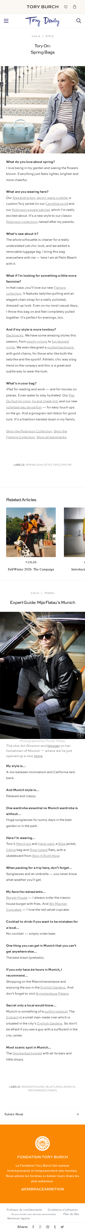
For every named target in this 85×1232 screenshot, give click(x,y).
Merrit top (23, 844)
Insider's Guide (32, 1087)
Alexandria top (23, 198)
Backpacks (14, 335)
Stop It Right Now (45, 856)
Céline (11, 850)
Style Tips (51, 465)
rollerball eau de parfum (24, 407)
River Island (38, 850)
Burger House (16, 897)
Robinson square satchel (31, 210)
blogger (53, 746)
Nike (61, 844)
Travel (49, 593)
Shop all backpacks (51, 437)
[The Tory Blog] (42, 20)
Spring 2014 (34, 465)
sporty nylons (37, 341)
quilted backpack (60, 347)
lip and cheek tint (45, 401)
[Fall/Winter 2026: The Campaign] (31, 532)
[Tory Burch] (42, 6)
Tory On (65, 465)
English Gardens (53, 987)
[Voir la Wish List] (65, 6)
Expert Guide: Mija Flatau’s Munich (42, 603)
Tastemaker (37, 1090)
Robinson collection (21, 222)
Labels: (19, 465)
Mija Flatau (54, 1087)
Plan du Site (71, 1214)
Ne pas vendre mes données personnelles (33, 1214)
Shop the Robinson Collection (29, 431)
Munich (69, 1087)
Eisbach (12, 1017)
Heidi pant (46, 844)
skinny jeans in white (52, 198)
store (38, 756)
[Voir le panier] (74, 6)
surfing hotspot (56, 1011)
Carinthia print (56, 203)
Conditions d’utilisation (63, 1209)
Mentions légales (18, 1218)
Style (49, 36)
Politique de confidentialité (24, 1209)
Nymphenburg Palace (52, 993)
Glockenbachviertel (27, 1053)
